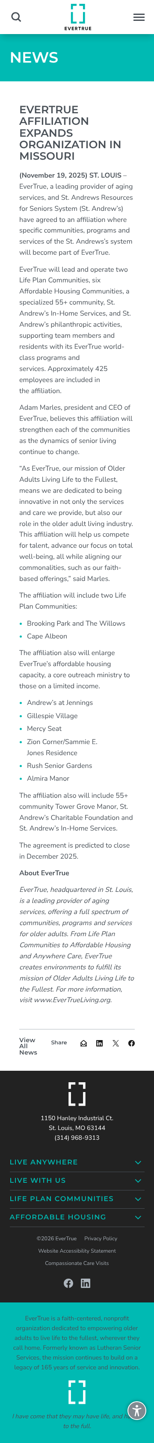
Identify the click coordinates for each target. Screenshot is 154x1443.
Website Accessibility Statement (77, 1251)
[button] (139, 17)
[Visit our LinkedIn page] (85, 1283)
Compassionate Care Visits (77, 1263)
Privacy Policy (100, 1238)
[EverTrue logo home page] (77, 1094)
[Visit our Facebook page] (68, 1283)
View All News (28, 1046)
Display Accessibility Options (136, 1414)
